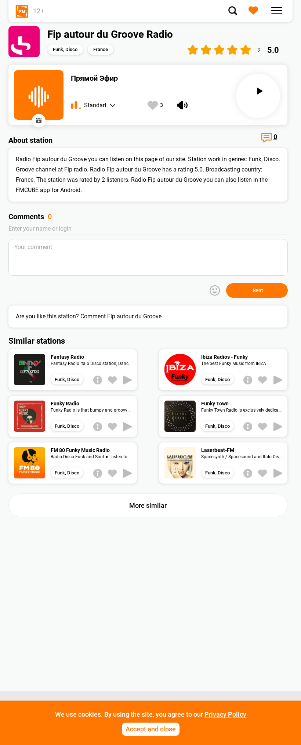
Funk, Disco (65, 49)
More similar (148, 505)
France (100, 49)
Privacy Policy (225, 714)
